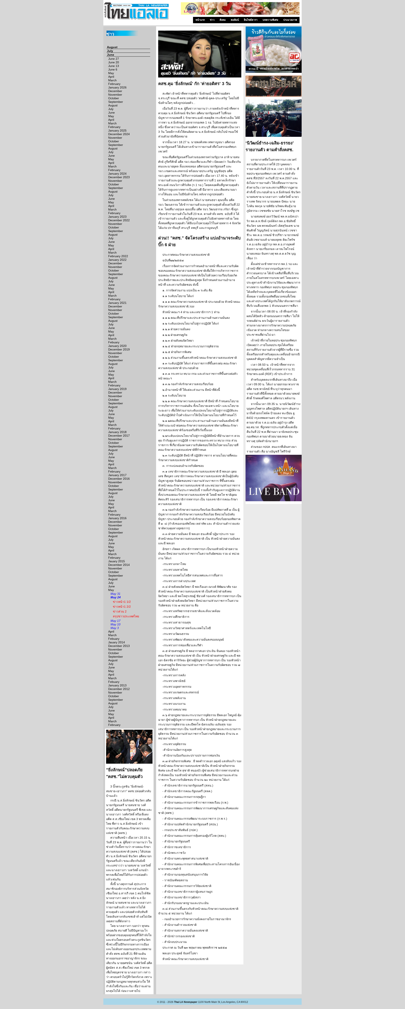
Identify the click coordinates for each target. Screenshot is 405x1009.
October (113, 98)
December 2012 (119, 689)
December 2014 (119, 564)
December (115, 91)
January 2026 (117, 87)
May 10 (115, 624)
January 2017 (117, 475)
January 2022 (117, 259)
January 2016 (117, 518)
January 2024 (117, 173)
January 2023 (117, 216)
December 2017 (119, 435)
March (112, 80)
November (115, 94)
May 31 (115, 593)
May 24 (116, 597)
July (110, 51)
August (112, 47)
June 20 (113, 62)
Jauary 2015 (116, 561)
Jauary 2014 (116, 642)
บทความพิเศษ (270, 19)
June (110, 54)
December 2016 (119, 478)
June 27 (113, 58)
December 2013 (119, 646)
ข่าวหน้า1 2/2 (122, 606)
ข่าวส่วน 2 (120, 611)
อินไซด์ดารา (251, 19)
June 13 (113, 66)
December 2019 (119, 349)
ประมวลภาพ (290, 19)
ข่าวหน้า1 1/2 (122, 601)
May (111, 73)
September (115, 101)
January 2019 (117, 389)
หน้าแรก (200, 19)
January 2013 (117, 685)
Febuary (113, 342)
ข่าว (212, 19)
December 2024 (119, 134)
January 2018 (117, 432)
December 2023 (119, 177)
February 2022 (118, 256)
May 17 (115, 620)
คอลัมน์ (235, 19)
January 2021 (117, 302)
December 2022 (119, 220)
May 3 (115, 628)
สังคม (223, 19)
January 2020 (117, 346)
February (114, 84)
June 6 (112, 69)
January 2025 (117, 130)
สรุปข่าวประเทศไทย (126, 616)
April (111, 76)
